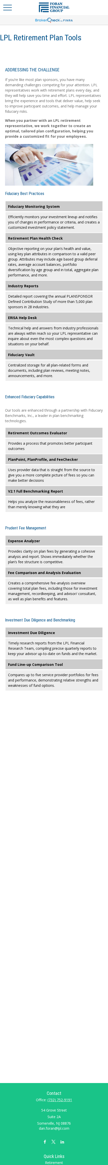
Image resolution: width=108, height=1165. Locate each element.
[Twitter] (53, 1141)
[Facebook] (44, 1141)
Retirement (54, 1162)
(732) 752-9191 (59, 1099)
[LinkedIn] (62, 1141)
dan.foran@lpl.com (54, 1128)
